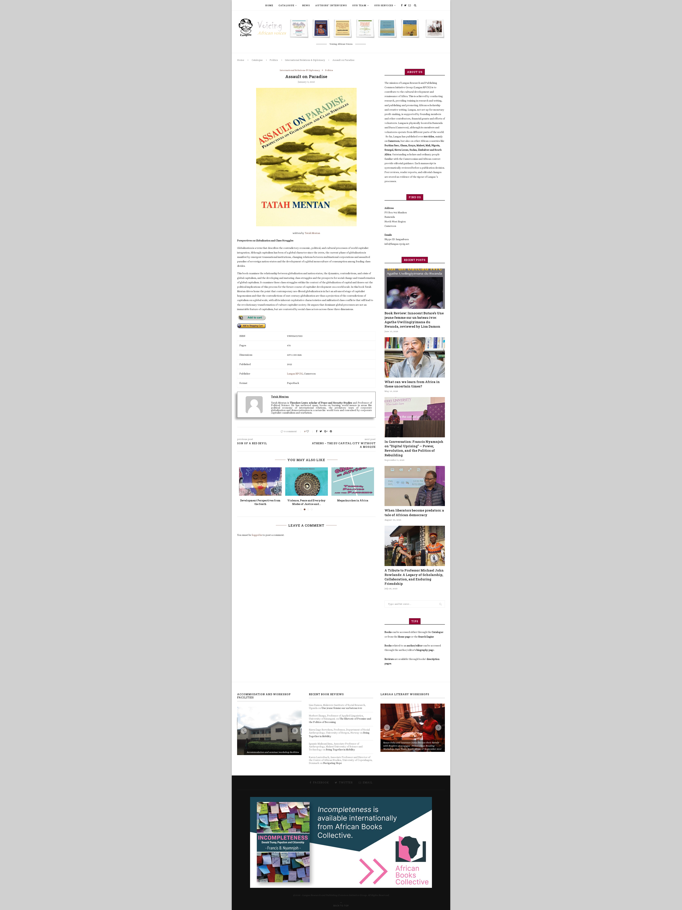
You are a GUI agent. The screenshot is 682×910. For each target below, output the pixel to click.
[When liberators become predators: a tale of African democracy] (415, 486)
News (306, 5)
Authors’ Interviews (331, 5)
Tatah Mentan (312, 233)
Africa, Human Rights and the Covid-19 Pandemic (306, 502)
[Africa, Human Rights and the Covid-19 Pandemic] (306, 481)
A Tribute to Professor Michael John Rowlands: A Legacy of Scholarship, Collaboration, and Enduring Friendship (414, 577)
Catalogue (286, 5)
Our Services (383, 5)
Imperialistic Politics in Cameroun (352, 502)
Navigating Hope (332, 763)
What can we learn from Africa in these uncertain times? (412, 384)
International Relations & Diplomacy (305, 60)
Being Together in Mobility (340, 749)
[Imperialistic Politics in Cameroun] (352, 481)
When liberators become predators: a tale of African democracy (414, 512)
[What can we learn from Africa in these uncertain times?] (415, 357)
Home (269, 5)
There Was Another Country (260, 500)
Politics (274, 60)
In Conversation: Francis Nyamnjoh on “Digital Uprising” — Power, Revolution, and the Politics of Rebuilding (414, 448)
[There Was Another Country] (260, 481)
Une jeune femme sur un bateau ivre (341, 708)
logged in (257, 535)
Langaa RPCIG (295, 373)
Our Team (359, 5)
